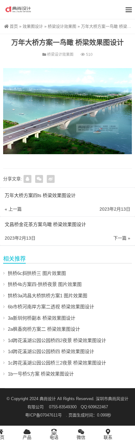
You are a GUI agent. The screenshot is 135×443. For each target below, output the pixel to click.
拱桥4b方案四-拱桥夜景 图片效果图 (45, 284)
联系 (108, 437)
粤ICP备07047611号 (45, 415)
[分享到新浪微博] (51, 179)
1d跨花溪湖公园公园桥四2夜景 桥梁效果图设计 (57, 340)
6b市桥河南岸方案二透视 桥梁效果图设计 (51, 306)
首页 (14, 26)
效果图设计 (33, 26)
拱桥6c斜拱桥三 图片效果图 (37, 273)
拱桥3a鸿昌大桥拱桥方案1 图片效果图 (47, 295)
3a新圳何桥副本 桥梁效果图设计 (41, 318)
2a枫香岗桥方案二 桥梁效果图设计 (44, 329)
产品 (27, 437)
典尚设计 (48, 398)
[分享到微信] (39, 179)
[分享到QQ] (27, 179)
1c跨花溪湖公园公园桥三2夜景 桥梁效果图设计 (57, 362)
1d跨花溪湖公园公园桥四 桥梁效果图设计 (51, 351)
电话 (54, 437)
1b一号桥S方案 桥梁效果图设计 (41, 373)
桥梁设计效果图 (62, 26)
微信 (81, 437)
